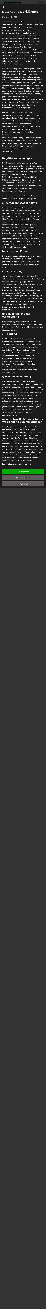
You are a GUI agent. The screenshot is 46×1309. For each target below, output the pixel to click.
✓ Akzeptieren (23, 472)
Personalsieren (23, 478)
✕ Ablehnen (23, 484)
